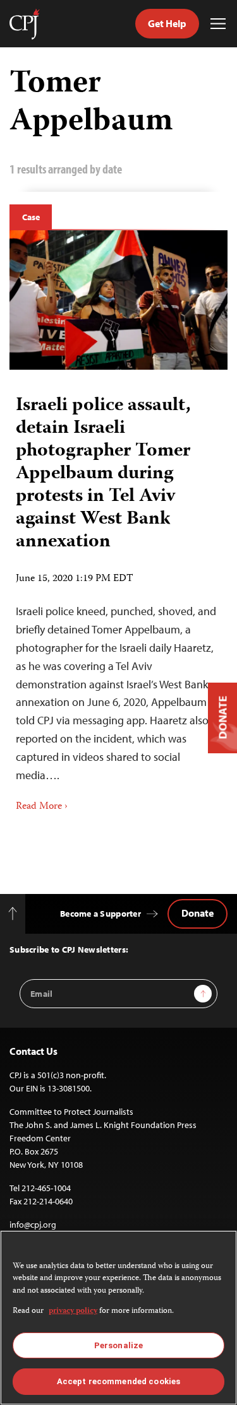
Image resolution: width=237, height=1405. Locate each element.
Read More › (42, 807)
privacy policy (73, 1311)
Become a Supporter (100, 913)
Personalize (118, 1345)
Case (30, 217)
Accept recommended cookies (118, 1381)
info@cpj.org (32, 1224)
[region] (118, 1317)
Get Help (167, 23)
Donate (197, 913)
